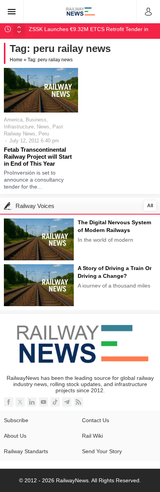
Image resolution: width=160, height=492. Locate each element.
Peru (43, 134)
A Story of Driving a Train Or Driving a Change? (114, 272)
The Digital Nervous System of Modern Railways (114, 226)
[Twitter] (20, 402)
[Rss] (78, 402)
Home (16, 59)
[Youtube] (43, 402)
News (43, 127)
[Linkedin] (32, 402)
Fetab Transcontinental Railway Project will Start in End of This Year (38, 156)
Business (36, 120)
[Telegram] (66, 402)
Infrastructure (19, 127)
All (150, 205)
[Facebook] (8, 402)
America (13, 120)
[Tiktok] (55, 402)
